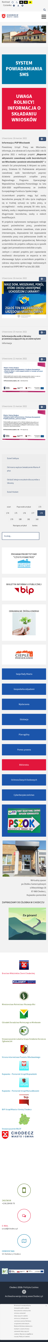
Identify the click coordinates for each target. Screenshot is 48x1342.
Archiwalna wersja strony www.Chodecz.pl (24, 1296)
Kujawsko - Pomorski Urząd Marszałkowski (20, 1091)
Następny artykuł (20, 525)
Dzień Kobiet (12, 492)
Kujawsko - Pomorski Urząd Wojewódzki (19, 1074)
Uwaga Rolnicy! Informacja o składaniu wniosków (24, 108)
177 (32, 513)
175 (16, 513)
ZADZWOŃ (6, 1200)
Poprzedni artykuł (24, 507)
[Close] (46, 1305)
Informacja (7, 343)
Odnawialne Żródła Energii (24, 611)
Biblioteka (24, 764)
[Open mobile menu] (43, 16)
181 (28, 519)
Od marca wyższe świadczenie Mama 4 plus (23, 469)
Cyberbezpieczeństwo (24, 795)
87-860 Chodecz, (38, 891)
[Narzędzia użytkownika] (42, 139)
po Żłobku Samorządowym (33, 884)
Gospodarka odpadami (24, 689)
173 (40, 507)
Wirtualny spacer (38, 880)
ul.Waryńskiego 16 (38, 887)
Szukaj (44, 10)
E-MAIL (5, 1225)
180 (20, 519)
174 (7, 513)
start (9, 507)
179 (11, 519)
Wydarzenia (24, 704)
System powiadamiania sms (24, 68)
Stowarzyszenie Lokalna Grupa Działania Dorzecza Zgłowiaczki (24, 1040)
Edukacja (24, 719)
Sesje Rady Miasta (24, 674)
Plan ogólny (24, 734)
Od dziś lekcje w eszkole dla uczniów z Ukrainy (23, 481)
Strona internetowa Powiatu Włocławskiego (21, 1057)
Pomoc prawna (24, 749)
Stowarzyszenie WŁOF (11, 1128)
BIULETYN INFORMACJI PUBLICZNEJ (24, 584)
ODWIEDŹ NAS (8, 1251)
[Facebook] (24, 1291)
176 (24, 513)
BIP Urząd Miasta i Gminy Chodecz (17, 1109)
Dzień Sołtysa (13, 458)
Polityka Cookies (31, 1287)
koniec (35, 525)
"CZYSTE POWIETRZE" (24, 557)
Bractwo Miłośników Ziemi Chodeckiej (18, 973)
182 (37, 519)
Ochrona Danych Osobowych (24, 779)
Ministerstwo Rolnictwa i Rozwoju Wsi (18, 1004)
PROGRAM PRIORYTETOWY (24, 554)
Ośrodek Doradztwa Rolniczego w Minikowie (21, 1022)
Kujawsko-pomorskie (36, 895)
